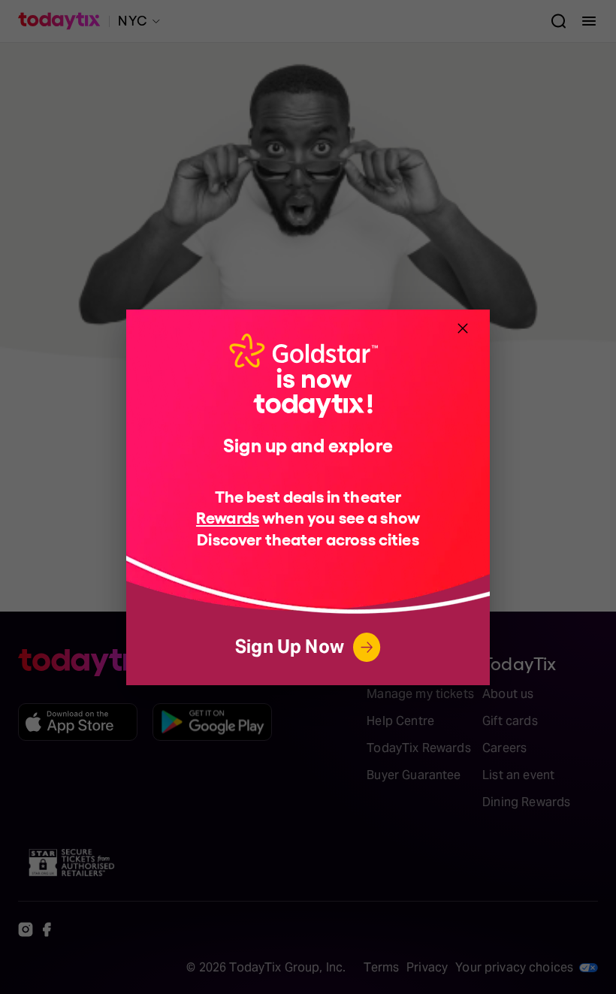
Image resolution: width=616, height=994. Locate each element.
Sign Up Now (289, 646)
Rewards (227, 516)
